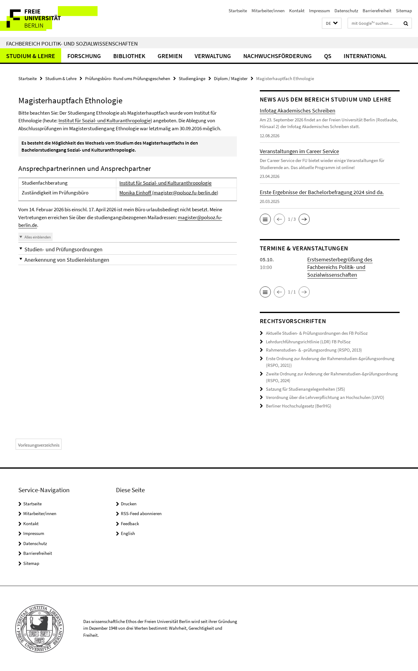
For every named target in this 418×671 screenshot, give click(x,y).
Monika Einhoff (135, 192)
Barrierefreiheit (377, 10)
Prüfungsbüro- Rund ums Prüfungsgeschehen (127, 78)
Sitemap (404, 10)
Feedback (130, 523)
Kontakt (296, 10)
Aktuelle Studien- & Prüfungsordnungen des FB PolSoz (317, 333)
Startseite (238, 10)
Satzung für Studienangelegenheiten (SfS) (305, 389)
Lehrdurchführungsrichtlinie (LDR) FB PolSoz (308, 342)
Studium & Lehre (30, 56)
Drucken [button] (128, 504)
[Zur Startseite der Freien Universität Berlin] (51, 18)
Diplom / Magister (231, 78)
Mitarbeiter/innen (268, 10)
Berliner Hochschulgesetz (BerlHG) (298, 406)
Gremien (170, 56)
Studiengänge (192, 78)
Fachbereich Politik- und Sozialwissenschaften (72, 43)
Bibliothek (129, 56)
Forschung (84, 56)
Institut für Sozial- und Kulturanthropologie (104, 120)
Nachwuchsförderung (277, 56)
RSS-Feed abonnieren (141, 513)
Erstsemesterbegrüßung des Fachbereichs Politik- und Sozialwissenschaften (339, 267)
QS (327, 56)
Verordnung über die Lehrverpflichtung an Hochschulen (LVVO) (325, 397)
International (365, 56)
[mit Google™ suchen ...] (406, 23)
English (128, 533)
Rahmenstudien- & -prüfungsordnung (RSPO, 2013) (314, 350)
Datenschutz (346, 10)
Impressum (319, 10)
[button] (331, 23)
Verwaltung (213, 56)
